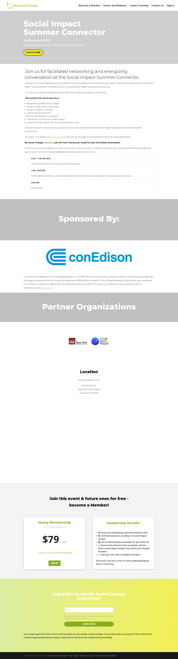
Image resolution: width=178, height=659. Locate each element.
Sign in (170, 6)
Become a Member (89, 6)
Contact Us (157, 6)
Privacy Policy (86, 655)
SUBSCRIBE (89, 624)
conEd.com (47, 288)
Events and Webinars (115, 6)
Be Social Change (57, 137)
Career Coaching (139, 6)
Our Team (73, 655)
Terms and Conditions (106, 655)
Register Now (33, 52)
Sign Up (54, 563)
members (49, 142)
